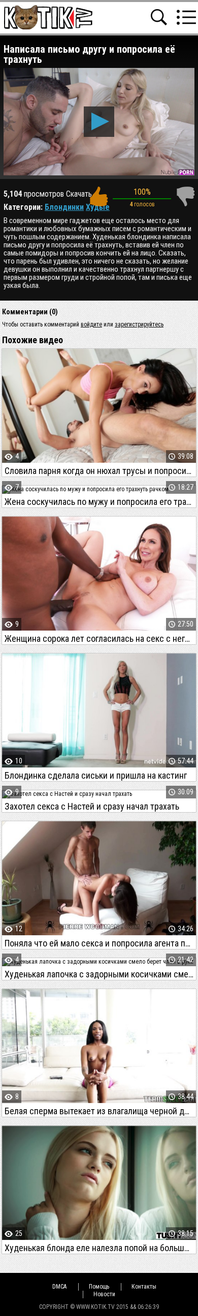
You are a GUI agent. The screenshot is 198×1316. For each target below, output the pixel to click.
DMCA (59, 1286)
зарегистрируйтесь (139, 324)
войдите (91, 324)
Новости (104, 1294)
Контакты (143, 1286)
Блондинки (64, 207)
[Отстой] (185, 196)
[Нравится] (98, 196)
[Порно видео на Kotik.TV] (48, 17)
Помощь (99, 1286)
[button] (99, 121)
